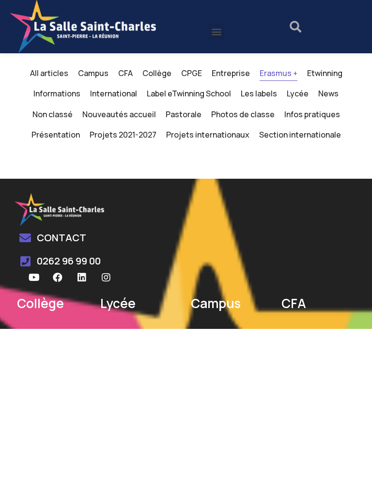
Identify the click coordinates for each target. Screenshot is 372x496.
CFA (125, 73)
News (328, 93)
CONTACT (61, 237)
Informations (56, 93)
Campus (93, 73)
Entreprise (231, 73)
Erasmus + (278, 73)
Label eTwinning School (189, 93)
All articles (49, 73)
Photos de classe (243, 114)
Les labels (259, 93)
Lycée (298, 93)
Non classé (52, 114)
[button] (216, 32)
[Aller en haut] (352, 476)
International (113, 93)
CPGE (191, 73)
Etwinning (324, 73)
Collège (156, 73)
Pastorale (184, 114)
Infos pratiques (312, 114)
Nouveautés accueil (119, 114)
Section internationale (300, 134)
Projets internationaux (207, 134)
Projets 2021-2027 (123, 134)
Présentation (55, 134)
